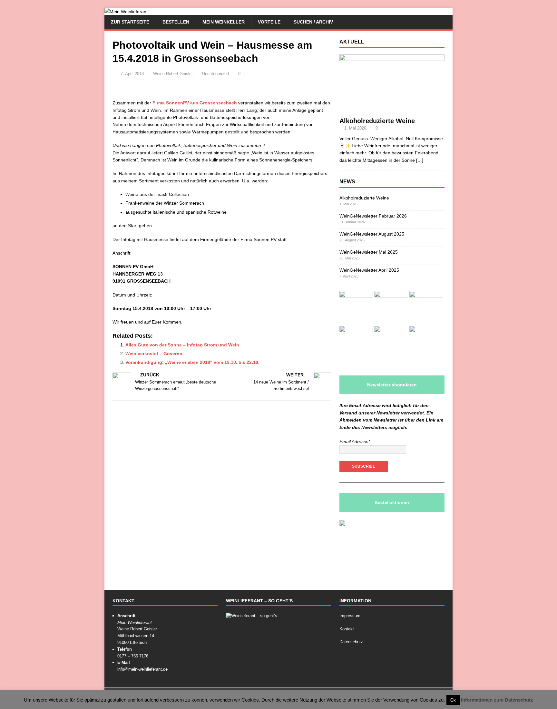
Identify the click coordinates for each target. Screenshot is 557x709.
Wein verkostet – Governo (153, 353)
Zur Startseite (130, 21)
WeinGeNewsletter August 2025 (371, 234)
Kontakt (346, 628)
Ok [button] (453, 700)
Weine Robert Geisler (173, 73)
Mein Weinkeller (223, 21)
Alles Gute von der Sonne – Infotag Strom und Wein (182, 344)
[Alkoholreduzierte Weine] (392, 109)
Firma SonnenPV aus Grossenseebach (194, 102)
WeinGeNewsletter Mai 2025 (368, 252)
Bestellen (175, 21)
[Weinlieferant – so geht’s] (251, 615)
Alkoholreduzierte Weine (377, 120)
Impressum (349, 615)
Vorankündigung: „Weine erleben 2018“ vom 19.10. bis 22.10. (192, 362)
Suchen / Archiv (313, 21)
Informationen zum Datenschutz (497, 700)
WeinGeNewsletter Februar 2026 (373, 216)
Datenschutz (351, 641)
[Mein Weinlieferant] (126, 11)
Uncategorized (215, 73)
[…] (419, 160)
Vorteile (269, 21)
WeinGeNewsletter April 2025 (369, 270)
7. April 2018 (132, 73)
